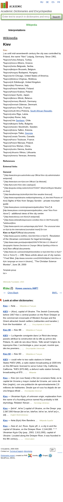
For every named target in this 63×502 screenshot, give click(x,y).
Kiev (5, 306)
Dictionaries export (8, 455)
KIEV (5, 311)
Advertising (28, 451)
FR (58, 2)
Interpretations (16, 30)
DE (47, 2)
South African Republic (41, 111)
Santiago (20, 120)
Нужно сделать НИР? (26, 288)
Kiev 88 (7, 330)
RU (41, 2)
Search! (56, 17)
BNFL (55, 292)
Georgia (29, 133)
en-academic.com (12, 5)
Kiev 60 (7, 354)
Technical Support (16, 451)
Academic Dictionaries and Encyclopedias (26, 11)
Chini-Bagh (13, 292)
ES (53, 2)
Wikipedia (31, 25)
